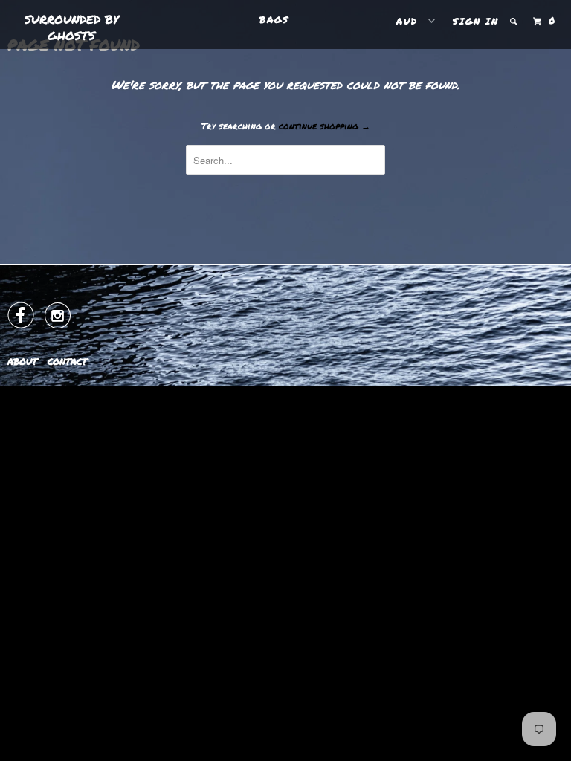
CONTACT (67, 361)
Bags (274, 19)
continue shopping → (324, 126)
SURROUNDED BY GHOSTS (72, 27)
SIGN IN (476, 21)
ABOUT (22, 361)
